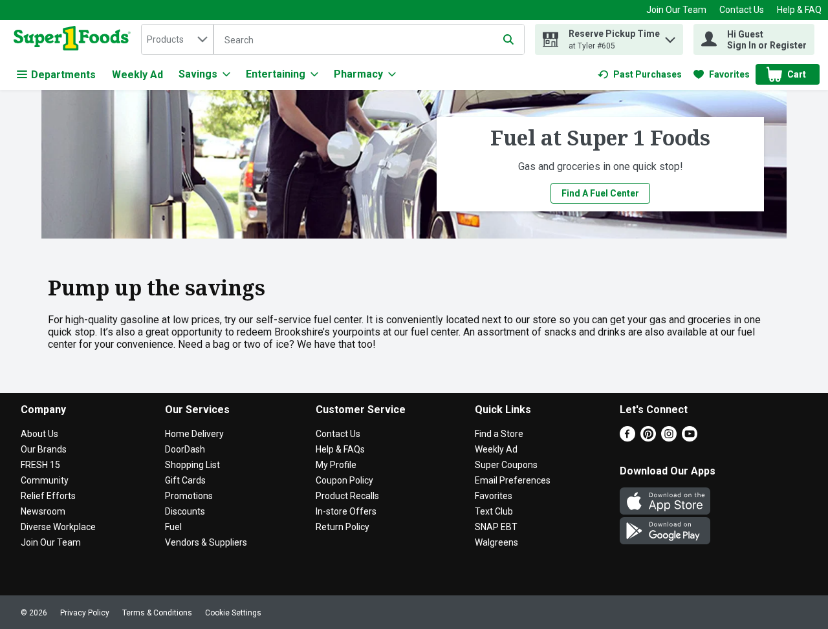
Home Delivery (194, 434)
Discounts (185, 511)
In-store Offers (346, 511)
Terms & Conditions (157, 612)
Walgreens (496, 542)
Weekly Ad (137, 75)
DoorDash (185, 449)
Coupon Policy (344, 480)
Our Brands (44, 449)
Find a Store (499, 434)
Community (45, 480)
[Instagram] (669, 438)
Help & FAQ (799, 10)
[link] (640, 74)
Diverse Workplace (58, 527)
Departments (63, 75)
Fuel (173, 527)
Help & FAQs (340, 449)
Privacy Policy (84, 612)
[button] (670, 36)
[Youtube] (689, 438)
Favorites (493, 496)
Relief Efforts (48, 496)
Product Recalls (347, 496)
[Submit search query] (508, 39)
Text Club (494, 511)
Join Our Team (676, 10)
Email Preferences (512, 480)
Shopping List (192, 465)
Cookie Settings (233, 612)
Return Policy (342, 527)
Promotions (189, 496)
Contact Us (741, 10)
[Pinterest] (648, 438)
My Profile (336, 465)
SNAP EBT (496, 527)
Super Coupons (506, 465)
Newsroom (43, 511)
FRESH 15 (40, 465)
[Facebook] (627, 438)
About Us (39, 434)
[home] (75, 39)
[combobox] (177, 39)
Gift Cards (185, 480)
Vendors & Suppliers (206, 542)
